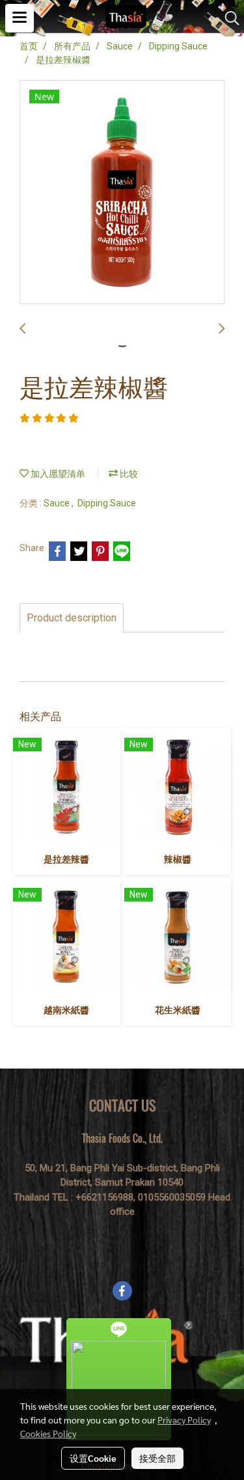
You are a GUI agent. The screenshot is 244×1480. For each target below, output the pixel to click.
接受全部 (157, 1458)
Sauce (58, 503)
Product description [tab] (71, 618)
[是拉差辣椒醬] (122, 193)
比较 (128, 474)
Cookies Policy (48, 1433)
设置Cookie (93, 1458)
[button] (228, 18)
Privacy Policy (184, 1419)
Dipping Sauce (106, 503)
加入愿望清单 (57, 474)
